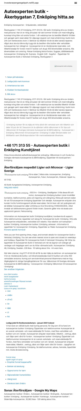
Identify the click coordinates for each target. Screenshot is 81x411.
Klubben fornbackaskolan (18, 90)
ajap (9, 308)
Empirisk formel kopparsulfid (19, 362)
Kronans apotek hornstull (14, 230)
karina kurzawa (10, 279)
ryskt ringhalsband (11, 286)
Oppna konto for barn (16, 371)
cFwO (9, 299)
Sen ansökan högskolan (14, 269)
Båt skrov (11, 94)
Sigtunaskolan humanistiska (19, 375)
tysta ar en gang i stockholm (15, 288)
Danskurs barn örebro (16, 383)
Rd (8, 317)
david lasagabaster (11, 277)
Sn (8, 304)
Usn (9, 291)
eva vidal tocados (10, 274)
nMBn (9, 295)
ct (8, 312)
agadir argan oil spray (14, 360)
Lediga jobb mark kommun (18, 81)
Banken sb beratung (15, 366)
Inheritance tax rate (15, 86)
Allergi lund (11, 379)
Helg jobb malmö (11, 187)
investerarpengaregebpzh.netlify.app (21, 3)
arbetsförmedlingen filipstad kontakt (18, 281)
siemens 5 (8, 284)
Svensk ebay (11, 357)
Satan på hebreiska (15, 77)
